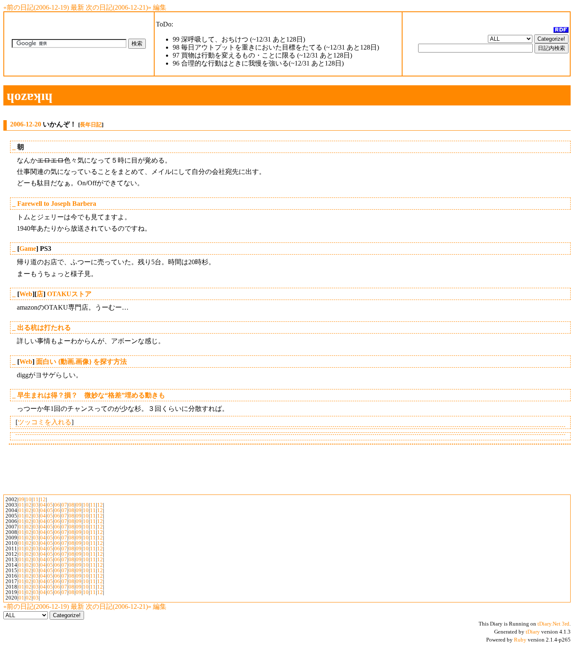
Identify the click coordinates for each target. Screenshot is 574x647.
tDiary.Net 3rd (553, 624)
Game (27, 248)
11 (36, 499)
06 (57, 505)
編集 (159, 7)
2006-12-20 (25, 124)
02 (29, 505)
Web (25, 293)
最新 (77, 7)
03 (36, 505)
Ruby (520, 639)
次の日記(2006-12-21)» (118, 7)
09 (21, 499)
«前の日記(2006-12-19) (36, 7)
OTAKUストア (69, 293)
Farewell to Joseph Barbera (56, 203)
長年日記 (91, 124)
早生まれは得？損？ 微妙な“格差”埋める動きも (91, 395)
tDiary (533, 632)
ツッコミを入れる (44, 422)
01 (21, 505)
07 (64, 505)
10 (29, 499)
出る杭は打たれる (44, 327)
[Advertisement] (287, 109)
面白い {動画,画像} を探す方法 (81, 361)
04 (43, 505)
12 (43, 499)
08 (71, 505)
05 (50, 505)
